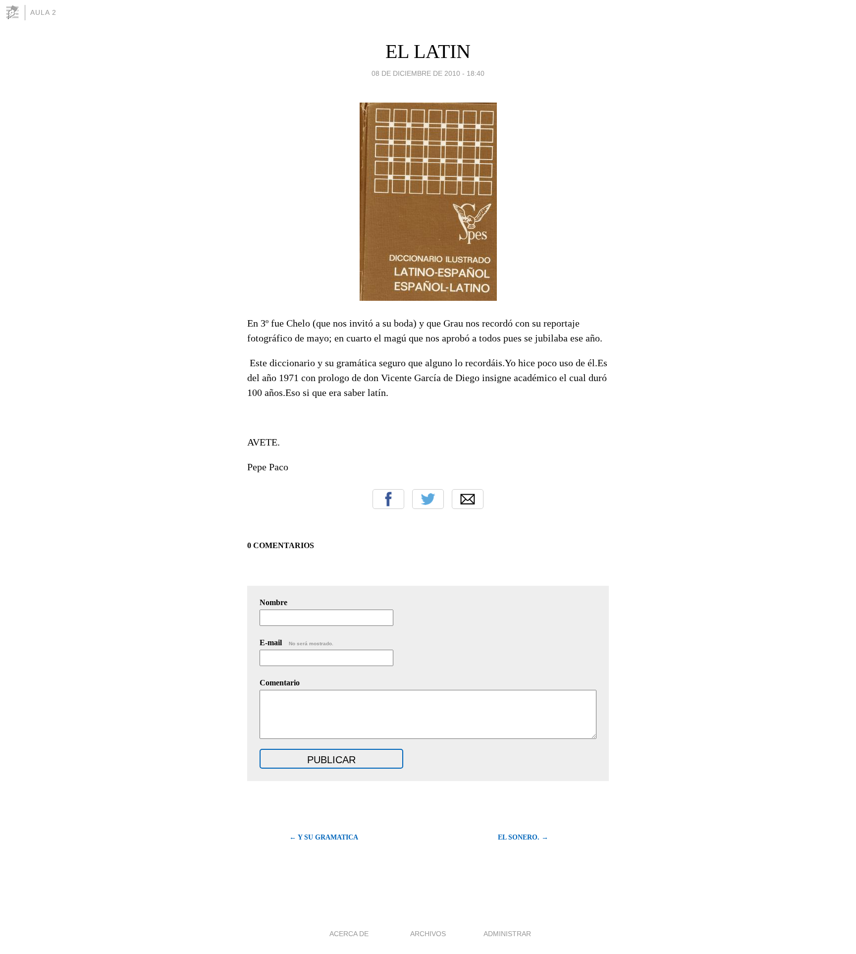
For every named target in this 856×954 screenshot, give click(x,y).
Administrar (507, 934)
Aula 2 (43, 12)
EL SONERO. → (523, 837)
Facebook (388, 499)
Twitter (428, 499)
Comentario (280, 682)
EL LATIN (428, 51)
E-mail (296, 642)
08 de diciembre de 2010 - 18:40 (428, 73)
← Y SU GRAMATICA (323, 837)
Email (467, 499)
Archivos (428, 934)
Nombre (273, 602)
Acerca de (349, 934)
